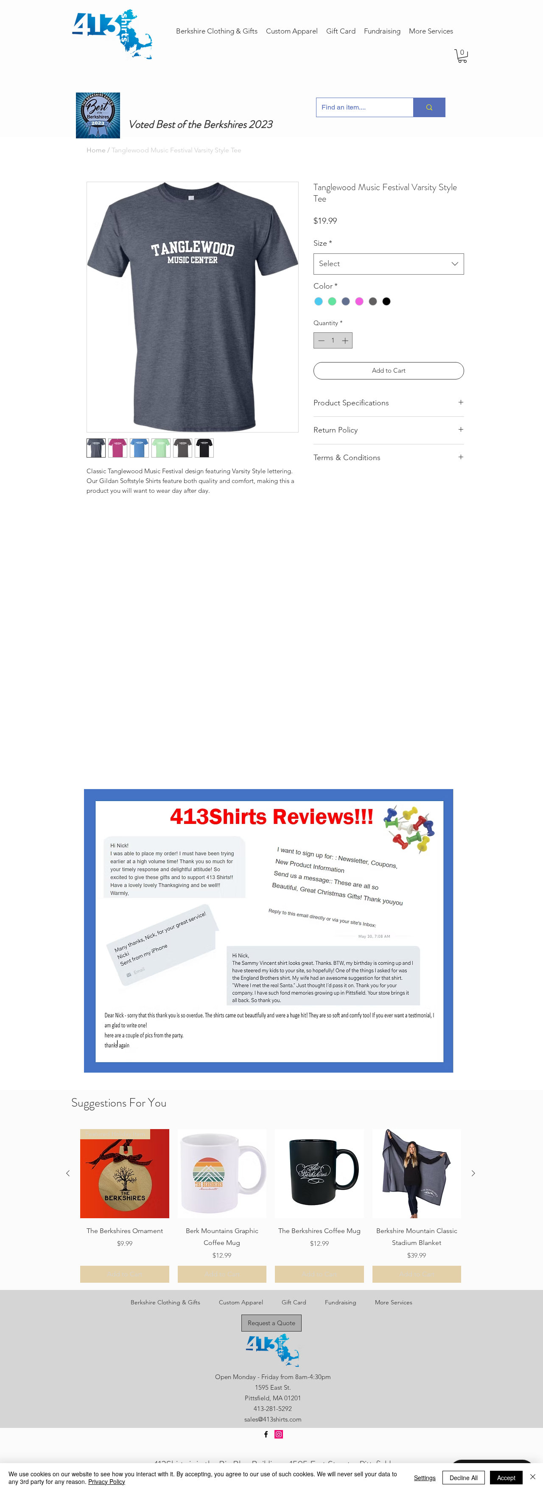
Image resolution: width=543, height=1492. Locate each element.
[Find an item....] (429, 107)
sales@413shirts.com (273, 1419)
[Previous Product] (68, 1173)
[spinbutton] (333, 340)
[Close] (533, 1477)
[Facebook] (266, 1434)
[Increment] (346, 340)
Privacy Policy (106, 1481)
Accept (506, 1477)
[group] (271, 1206)
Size (322, 243)
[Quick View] (222, 1173)
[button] (462, 56)
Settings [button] (425, 1477)
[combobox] (388, 264)
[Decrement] (320, 340)
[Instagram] (278, 1434)
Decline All (464, 1477)
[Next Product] (473, 1173)
